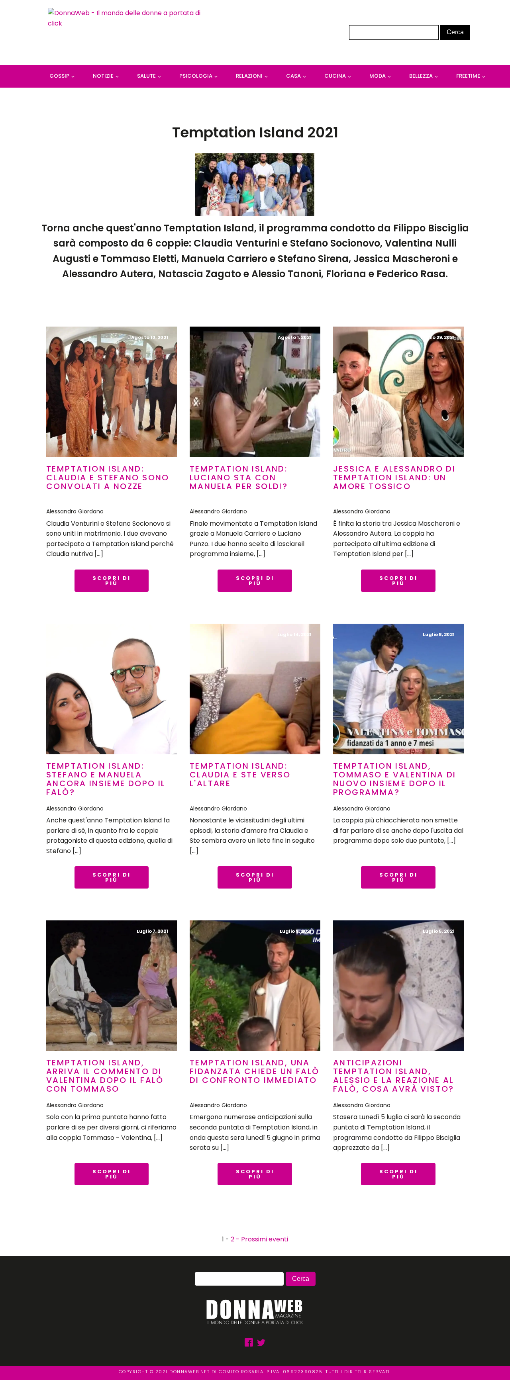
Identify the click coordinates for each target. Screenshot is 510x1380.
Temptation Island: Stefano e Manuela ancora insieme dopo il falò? (106, 779)
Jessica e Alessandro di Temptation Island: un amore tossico (394, 477)
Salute (146, 76)
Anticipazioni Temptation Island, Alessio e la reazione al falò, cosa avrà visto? (393, 1075)
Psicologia (195, 76)
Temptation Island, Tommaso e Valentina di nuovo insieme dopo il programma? (394, 779)
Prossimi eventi (264, 1239)
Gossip (59, 76)
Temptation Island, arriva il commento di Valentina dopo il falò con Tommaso (105, 1075)
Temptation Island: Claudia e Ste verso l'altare (240, 774)
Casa (293, 76)
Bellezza (421, 76)
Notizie (103, 76)
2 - (236, 1239)
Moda (377, 76)
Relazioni (249, 76)
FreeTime (468, 76)
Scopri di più (111, 580)
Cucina (335, 76)
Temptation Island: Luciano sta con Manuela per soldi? (239, 477)
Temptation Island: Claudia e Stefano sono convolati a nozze (107, 477)
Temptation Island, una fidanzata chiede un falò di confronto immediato (255, 1071)
